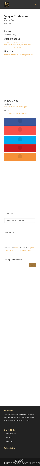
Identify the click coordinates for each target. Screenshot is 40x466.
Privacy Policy (10, 441)
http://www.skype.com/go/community (17, 45)
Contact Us (9, 437)
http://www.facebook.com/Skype (15, 107)
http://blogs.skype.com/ (12, 47)
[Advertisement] (20, 78)
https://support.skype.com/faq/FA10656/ (18, 55)
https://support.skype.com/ (13, 42)
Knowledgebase (11, 434)
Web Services (9, 23)
